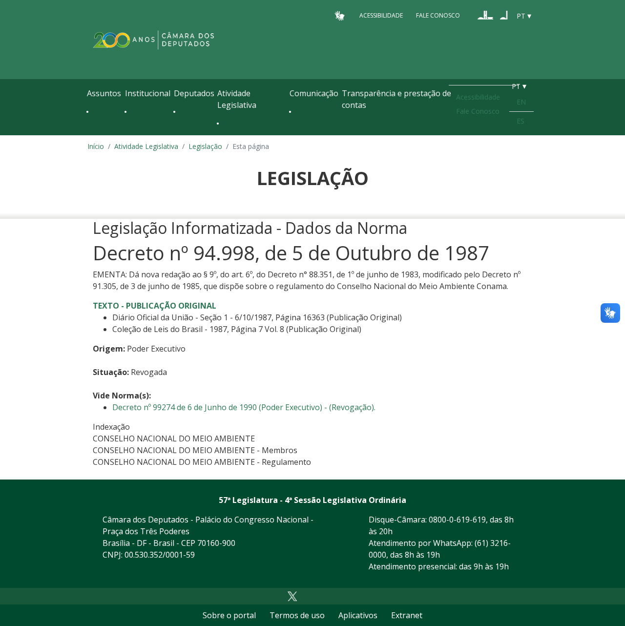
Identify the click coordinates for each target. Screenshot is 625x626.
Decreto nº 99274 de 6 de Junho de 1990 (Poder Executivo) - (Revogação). (243, 407)
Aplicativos (357, 615)
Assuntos (104, 93)
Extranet (406, 615)
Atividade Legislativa (236, 99)
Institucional (147, 93)
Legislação (205, 146)
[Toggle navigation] (91, 132)
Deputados (194, 93)
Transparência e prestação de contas (396, 99)
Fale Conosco (438, 15)
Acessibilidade (381, 15)
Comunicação (314, 93)
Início (95, 146)
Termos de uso (297, 615)
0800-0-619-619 (457, 519)
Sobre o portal (229, 615)
